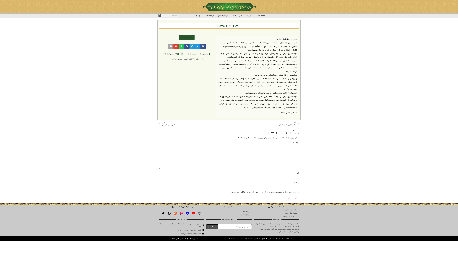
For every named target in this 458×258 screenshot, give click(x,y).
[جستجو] (160, 15)
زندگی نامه (249, 15)
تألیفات (234, 15)
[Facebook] (169, 213)
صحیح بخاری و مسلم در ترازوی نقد (194, 53)
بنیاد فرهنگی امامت (290, 213)
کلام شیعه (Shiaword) (289, 216)
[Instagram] (200, 213)
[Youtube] (193, 213)
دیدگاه (296, 142)
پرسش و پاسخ (223, 15)
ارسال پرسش (245, 214)
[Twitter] (163, 213)
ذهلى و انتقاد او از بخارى (229, 25)
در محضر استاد (209, 15)
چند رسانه (197, 15)
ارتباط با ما (246, 211)
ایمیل (296, 182)
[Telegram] (187, 213)
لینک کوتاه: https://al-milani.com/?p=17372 (186, 59)
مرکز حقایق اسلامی (291, 210)
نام (297, 173)
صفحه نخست (260, 15)
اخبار (240, 15)
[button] (187, 37)
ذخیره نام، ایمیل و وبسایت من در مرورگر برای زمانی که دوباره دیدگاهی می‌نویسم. (264, 192)
